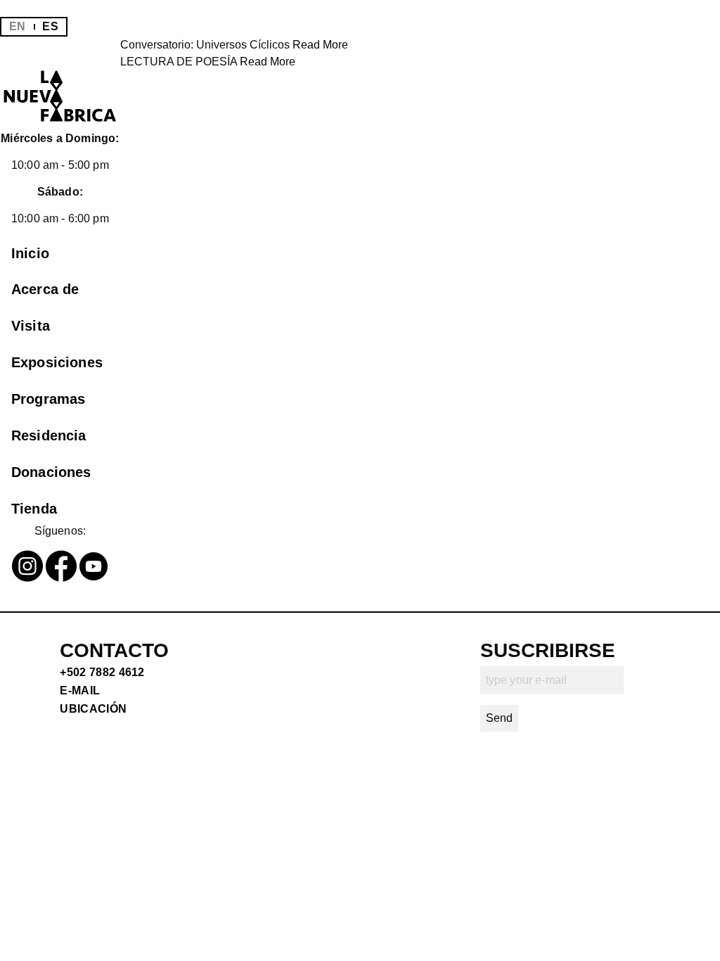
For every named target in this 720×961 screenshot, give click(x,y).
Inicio (30, 253)
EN (17, 26)
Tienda (34, 508)
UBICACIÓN (93, 709)
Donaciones (51, 472)
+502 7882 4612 (102, 672)
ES (50, 26)
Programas (48, 399)
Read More (320, 45)
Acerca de (45, 289)
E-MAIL (80, 690)
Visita (30, 325)
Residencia (48, 435)
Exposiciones (57, 362)
